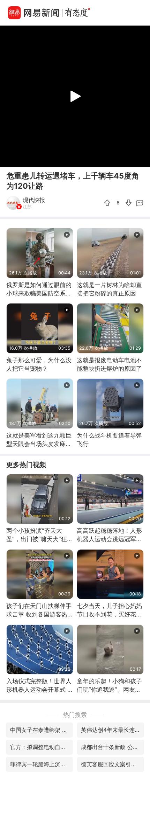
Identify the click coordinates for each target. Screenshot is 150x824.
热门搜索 (75, 714)
